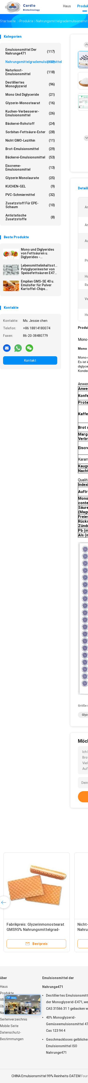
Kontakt (30, 360)
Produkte (7, 993)
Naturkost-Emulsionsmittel (30, 72)
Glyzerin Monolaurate (30, 178)
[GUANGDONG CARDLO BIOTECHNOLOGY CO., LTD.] (20, 7)
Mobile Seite (9, 1026)
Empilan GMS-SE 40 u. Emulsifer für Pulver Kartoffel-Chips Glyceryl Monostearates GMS (37, 285)
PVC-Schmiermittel (30, 195)
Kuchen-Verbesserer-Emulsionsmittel (30, 113)
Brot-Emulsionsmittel (30, 149)
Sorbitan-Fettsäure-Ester (30, 132)
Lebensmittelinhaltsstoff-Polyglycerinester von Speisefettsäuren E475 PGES (39, 269)
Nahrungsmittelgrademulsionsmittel (31, 62)
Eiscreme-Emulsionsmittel (30, 167)
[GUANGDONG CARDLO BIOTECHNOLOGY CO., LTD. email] (7, 348)
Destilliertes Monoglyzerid (30, 84)
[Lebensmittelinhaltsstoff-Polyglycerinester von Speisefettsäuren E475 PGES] (11, 270)
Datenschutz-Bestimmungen (11, 1036)
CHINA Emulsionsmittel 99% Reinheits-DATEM (45, 1076)
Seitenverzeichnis (13, 1019)
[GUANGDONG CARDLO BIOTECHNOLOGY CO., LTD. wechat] (29, 348)
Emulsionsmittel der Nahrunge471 (30, 51)
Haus (4, 986)
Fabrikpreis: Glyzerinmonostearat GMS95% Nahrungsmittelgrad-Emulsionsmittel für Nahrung (35, 929)
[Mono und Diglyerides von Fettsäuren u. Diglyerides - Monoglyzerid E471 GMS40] (11, 254)
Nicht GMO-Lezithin (30, 140)
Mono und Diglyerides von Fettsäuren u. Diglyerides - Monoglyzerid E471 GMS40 (37, 253)
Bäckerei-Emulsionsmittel (30, 157)
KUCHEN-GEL (30, 186)
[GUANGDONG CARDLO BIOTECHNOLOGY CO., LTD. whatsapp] (18, 348)
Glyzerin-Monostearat (30, 103)
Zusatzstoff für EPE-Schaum (30, 205)
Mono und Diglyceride (30, 94)
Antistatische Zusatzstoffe (30, 217)
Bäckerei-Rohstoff (30, 123)
